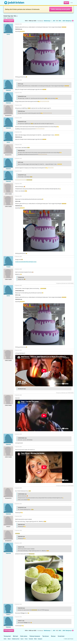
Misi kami (15, 636)
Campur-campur (10, 17)
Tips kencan (45, 636)
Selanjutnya (69, 20)
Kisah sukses (23, 636)
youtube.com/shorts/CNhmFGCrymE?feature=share (25, 261)
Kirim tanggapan (9, 20)
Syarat (22, 638)
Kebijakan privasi (15, 638)
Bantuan (53, 636)
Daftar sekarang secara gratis (60, 9)
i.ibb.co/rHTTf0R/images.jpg (43, 610)
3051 (54, 20)
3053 (60, 20)
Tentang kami (7, 636)
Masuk (66, 2)
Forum (5, 17)
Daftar (72, 2)
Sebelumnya (47, 20)
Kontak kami (61, 636)
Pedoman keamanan (35, 636)
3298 (64, 20)
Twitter (35, 638)
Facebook (31, 638)
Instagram (40, 638)
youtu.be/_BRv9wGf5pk (27, 439)
